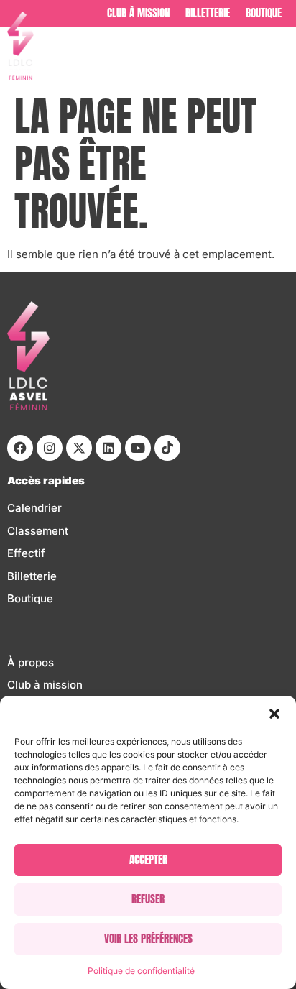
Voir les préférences (148, 938)
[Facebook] (20, 448)
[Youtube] (138, 448)
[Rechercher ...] (281, 56)
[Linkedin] (108, 448)
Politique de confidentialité (141, 970)
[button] (274, 714)
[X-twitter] (79, 448)
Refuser (148, 899)
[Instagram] (50, 448)
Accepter (148, 859)
